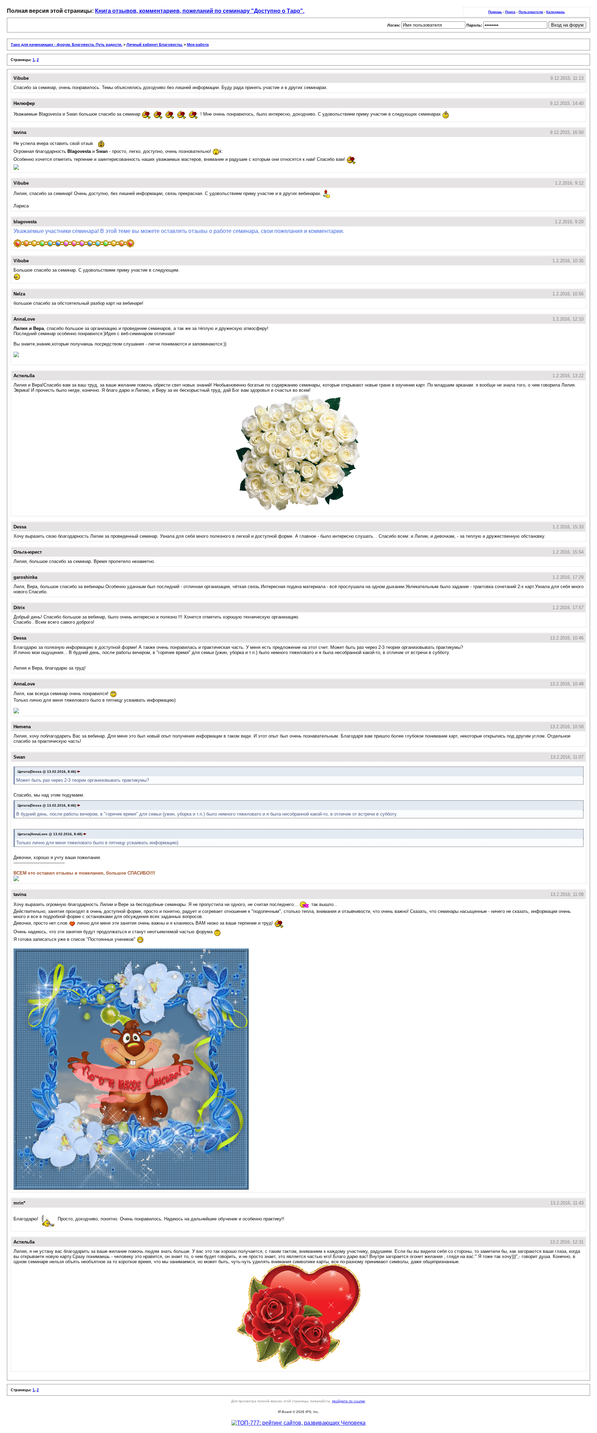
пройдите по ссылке (348, 1401)
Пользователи (531, 12)
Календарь (555, 12)
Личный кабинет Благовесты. (154, 44)
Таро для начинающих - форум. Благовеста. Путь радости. (66, 44)
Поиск (510, 12)
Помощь (495, 12)
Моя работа (198, 44)
